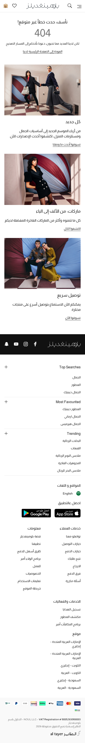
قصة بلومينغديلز (30, 536)
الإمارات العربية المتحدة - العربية (65, 656)
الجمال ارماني (72, 416)
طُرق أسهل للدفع (29, 551)
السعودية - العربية (69, 687)
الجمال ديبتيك (72, 392)
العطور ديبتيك (72, 409)
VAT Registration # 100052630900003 (60, 719)
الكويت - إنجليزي (71, 665)
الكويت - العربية (71, 673)
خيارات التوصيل (71, 543)
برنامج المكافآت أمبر (68, 624)
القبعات (76, 448)
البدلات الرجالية (72, 440)
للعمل (37, 566)
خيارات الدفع (73, 551)
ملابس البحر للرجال (69, 470)
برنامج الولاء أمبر (30, 558)
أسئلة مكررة (73, 581)
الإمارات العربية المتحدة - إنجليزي (65, 644)
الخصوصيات (33, 573)
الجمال (76, 377)
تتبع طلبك (74, 558)
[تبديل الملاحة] (79, 6)
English (68, 493)
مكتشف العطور (70, 617)
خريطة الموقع (32, 588)
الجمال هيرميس (71, 424)
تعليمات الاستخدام (29, 581)
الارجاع (77, 566)
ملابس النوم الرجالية (68, 455)
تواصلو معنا (73, 536)
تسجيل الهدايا (72, 609)
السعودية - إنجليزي (69, 680)
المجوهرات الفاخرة (69, 463)
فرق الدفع (74, 573)
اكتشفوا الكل (72, 228)
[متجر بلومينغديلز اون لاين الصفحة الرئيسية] (42, 6)
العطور (76, 384)
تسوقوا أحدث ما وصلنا (67, 144)
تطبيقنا (36, 543)
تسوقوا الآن (73, 318)
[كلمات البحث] (70, 6)
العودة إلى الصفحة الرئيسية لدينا (42, 51)
